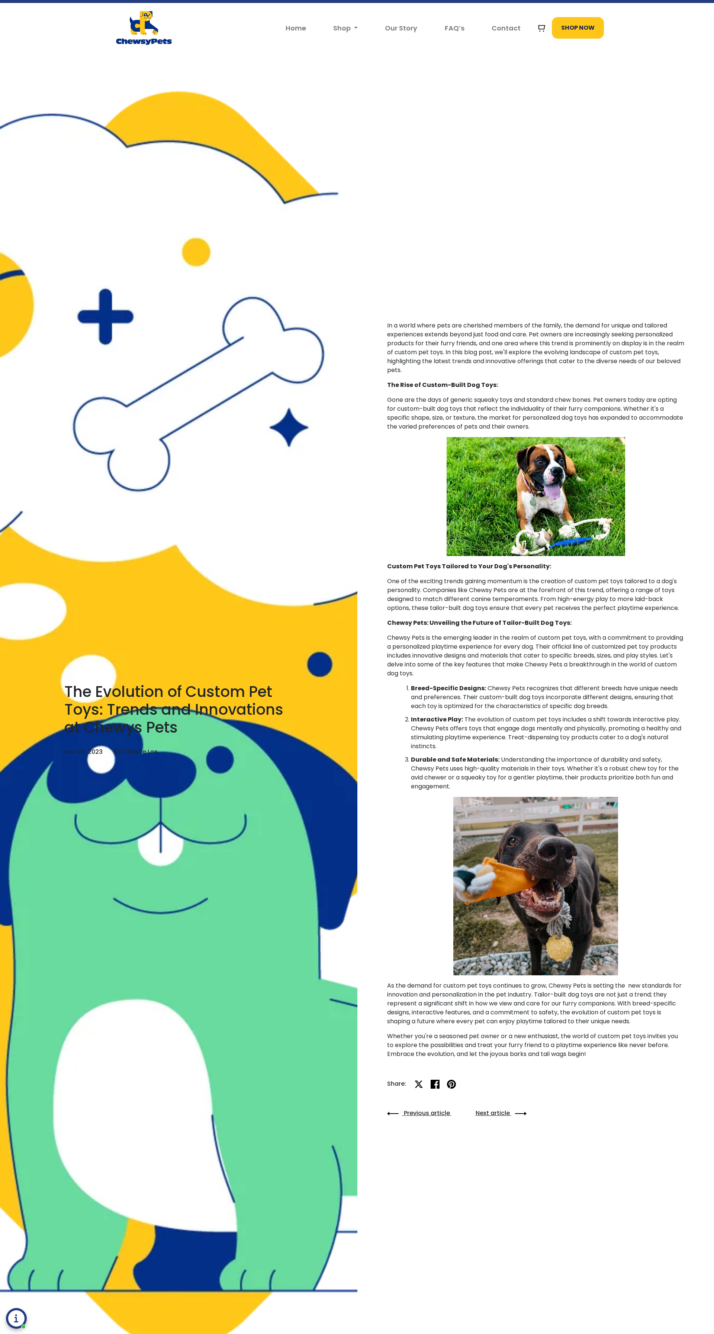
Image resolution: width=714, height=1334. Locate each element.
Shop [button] (342, 28)
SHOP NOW (578, 27)
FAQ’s (454, 28)
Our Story (401, 28)
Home (296, 28)
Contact (506, 28)
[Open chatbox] (16, 1318)
